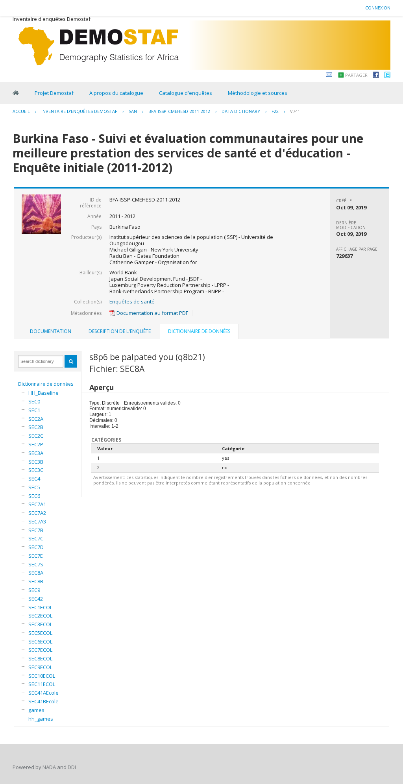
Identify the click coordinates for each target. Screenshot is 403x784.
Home (16, 93)
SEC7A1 (37, 504)
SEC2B (35, 427)
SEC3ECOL (40, 624)
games (36, 710)
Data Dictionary (241, 111)
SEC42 (35, 598)
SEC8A (35, 573)
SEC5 (34, 487)
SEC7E (35, 556)
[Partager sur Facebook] (376, 76)
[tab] (50, 331)
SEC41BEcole (43, 701)
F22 (275, 111)
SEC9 (34, 590)
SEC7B (35, 530)
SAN (133, 111)
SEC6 (34, 496)
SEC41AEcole (43, 693)
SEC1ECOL (40, 607)
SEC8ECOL (40, 658)
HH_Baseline (43, 393)
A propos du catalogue (116, 92)
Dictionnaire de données (45, 384)
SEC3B (35, 462)
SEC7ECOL (40, 650)
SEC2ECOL (40, 615)
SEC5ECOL (40, 633)
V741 (295, 111)
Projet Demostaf (54, 92)
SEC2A (35, 419)
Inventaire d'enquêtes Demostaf (79, 111)
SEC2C (35, 436)
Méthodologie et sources (257, 92)
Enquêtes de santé (132, 301)
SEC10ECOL (41, 676)
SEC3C (35, 470)
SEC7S (35, 564)
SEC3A (35, 453)
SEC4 (34, 478)
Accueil (21, 111)
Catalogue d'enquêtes (185, 92)
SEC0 (34, 401)
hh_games (40, 719)
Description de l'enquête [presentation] (120, 331)
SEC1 (34, 410)
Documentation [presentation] (50, 331)
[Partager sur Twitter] (387, 76)
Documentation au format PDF (151, 312)
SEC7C (35, 538)
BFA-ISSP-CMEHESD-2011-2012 (179, 111)
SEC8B (35, 581)
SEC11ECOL (41, 684)
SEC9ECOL (40, 667)
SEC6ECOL (40, 641)
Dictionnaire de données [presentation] (199, 331)
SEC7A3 (37, 521)
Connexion (377, 8)
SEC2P (35, 444)
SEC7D (36, 547)
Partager (356, 75)
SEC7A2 (37, 513)
